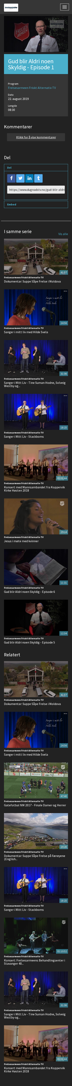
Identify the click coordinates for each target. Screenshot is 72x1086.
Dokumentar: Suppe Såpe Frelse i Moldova (32, 281)
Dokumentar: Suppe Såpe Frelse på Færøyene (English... (34, 857)
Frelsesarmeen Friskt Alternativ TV (32, 88)
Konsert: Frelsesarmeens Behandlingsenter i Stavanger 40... (34, 961)
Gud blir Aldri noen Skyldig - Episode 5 (29, 642)
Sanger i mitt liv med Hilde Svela (26, 332)
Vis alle (63, 234)
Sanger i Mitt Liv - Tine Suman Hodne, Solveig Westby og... (35, 384)
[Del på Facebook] (11, 178)
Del (9, 167)
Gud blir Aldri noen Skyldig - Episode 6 (29, 592)
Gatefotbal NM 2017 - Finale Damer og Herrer (35, 805)
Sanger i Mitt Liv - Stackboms (24, 436)
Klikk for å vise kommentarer (36, 137)
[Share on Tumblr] (38, 178)
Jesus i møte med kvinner (21, 541)
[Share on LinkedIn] (29, 178)
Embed (11, 204)
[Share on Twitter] (20, 178)
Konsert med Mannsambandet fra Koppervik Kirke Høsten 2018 (34, 488)
